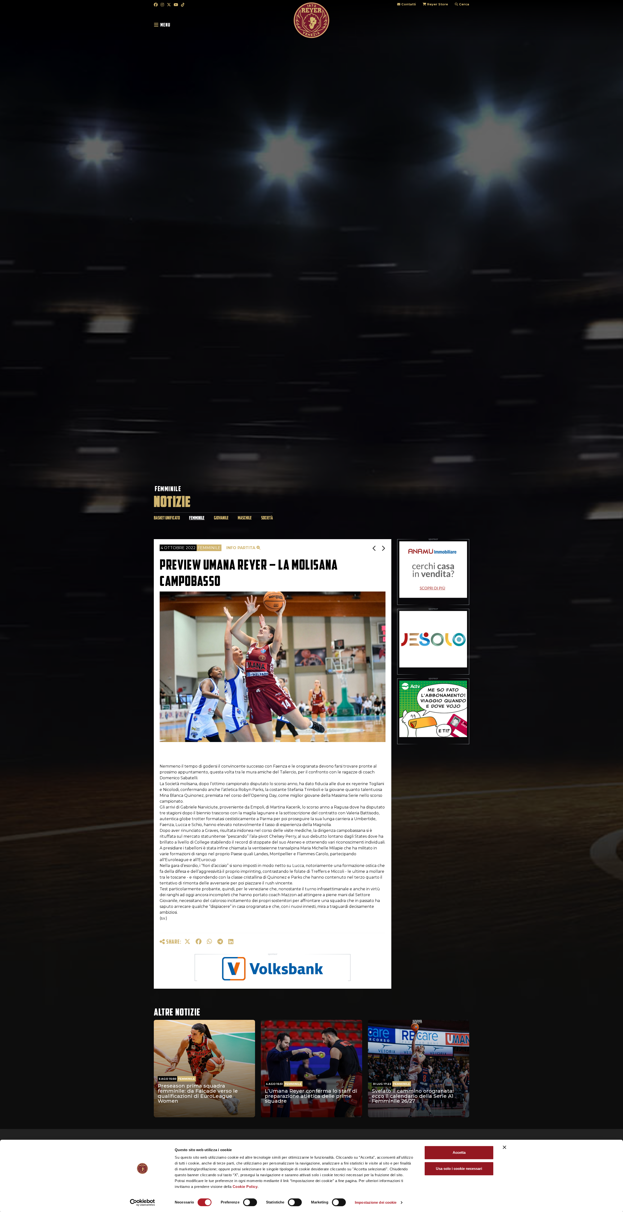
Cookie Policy (245, 1186)
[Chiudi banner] (504, 1147)
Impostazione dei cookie (375, 1202)
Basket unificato (167, 518)
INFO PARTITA (241, 547)
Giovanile (221, 518)
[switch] (250, 1202)
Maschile (245, 518)
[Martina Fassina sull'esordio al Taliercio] (375, 548)
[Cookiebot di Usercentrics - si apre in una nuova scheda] (142, 1202)
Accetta (459, 1152)
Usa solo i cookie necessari (459, 1168)
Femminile (168, 489)
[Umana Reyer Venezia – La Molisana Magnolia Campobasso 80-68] (383, 548)
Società (267, 518)
